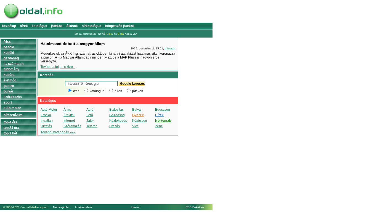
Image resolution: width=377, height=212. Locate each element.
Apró (90, 110)
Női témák (163, 121)
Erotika (46, 115)
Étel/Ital (69, 115)
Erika (110, 33)
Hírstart (135, 207)
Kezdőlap (9, 26)
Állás (67, 110)
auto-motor (12, 108)
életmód (10, 80)
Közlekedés (118, 121)
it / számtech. (14, 64)
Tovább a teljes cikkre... (58, 67)
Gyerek (138, 115)
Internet (69, 121)
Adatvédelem (83, 207)
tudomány (11, 69)
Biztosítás (116, 110)
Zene (159, 126)
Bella (121, 33)
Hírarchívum (13, 115)
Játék (90, 121)
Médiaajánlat (61, 207)
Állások (72, 26)
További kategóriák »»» (58, 132)
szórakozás (13, 97)
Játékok (57, 26)
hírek (118, 91)
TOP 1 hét (10, 133)
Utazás (114, 126)
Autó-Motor (49, 110)
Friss (7, 42)
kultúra (9, 75)
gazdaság (11, 58)
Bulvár (137, 110)
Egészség (162, 110)
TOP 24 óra (11, 128)
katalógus (97, 91)
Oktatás (46, 126)
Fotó (89, 115)
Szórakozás (72, 126)
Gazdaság (117, 115)
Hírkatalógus (91, 26)
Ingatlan (47, 121)
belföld (9, 47)
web (76, 91)
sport (8, 102)
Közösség (139, 121)
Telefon (91, 126)
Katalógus (39, 26)
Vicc (135, 126)
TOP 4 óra (10, 122)
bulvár (9, 91)
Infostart (170, 48)
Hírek (24, 26)
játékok (137, 91)
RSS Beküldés (195, 207)
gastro (9, 86)
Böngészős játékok (120, 26)
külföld (9, 53)
